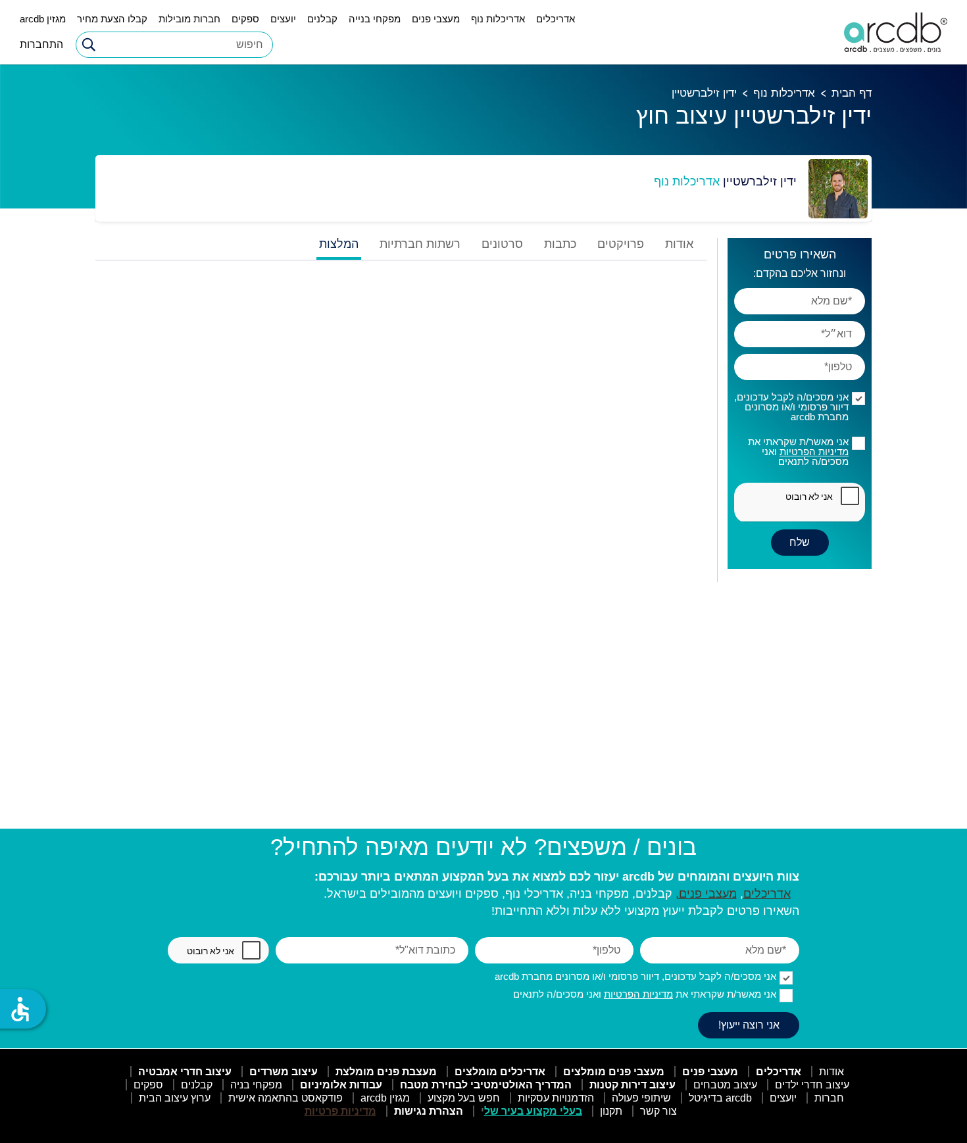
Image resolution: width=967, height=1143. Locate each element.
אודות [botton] (679, 244)
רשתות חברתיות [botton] (420, 244)
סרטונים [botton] (502, 244)
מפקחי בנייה (375, 18)
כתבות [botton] (560, 244)
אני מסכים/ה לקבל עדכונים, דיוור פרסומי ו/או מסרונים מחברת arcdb (791, 407)
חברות (829, 1098)
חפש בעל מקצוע (464, 1098)
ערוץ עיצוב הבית (175, 1098)
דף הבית (851, 93)
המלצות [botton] (339, 244)
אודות (831, 1071)
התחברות (41, 44)
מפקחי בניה (256, 1084)
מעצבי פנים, (706, 893)
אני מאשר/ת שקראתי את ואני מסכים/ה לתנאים (798, 451)
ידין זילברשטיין (704, 93)
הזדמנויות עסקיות (556, 1098)
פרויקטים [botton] (620, 244)
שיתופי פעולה (641, 1098)
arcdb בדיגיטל (720, 1098)
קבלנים (322, 18)
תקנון (611, 1111)
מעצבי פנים (436, 18)
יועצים (283, 18)
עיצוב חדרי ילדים (812, 1084)
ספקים (245, 18)
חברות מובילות (189, 18)
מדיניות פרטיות (340, 1111)
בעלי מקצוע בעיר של (533, 1111)
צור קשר (658, 1111)
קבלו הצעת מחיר (112, 18)
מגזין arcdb (43, 18)
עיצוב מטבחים (725, 1084)
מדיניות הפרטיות (814, 451)
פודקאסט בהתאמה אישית (285, 1098)
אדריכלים (555, 18)
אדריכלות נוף (498, 18)
